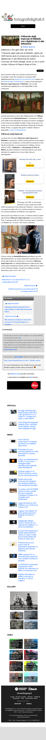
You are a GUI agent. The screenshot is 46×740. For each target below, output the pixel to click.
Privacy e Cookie (21, 697)
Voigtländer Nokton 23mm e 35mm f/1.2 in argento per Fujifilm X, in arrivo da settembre (28, 524)
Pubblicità (37, 697)
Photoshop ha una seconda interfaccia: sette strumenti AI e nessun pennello (28, 453)
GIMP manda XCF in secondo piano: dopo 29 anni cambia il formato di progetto (28, 558)
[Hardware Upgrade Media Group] (24, 695)
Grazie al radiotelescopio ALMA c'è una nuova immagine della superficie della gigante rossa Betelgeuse (28, 463)
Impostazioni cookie (31, 698)
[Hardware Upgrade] (21, 690)
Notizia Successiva (30, 285)
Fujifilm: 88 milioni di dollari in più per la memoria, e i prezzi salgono (26, 577)
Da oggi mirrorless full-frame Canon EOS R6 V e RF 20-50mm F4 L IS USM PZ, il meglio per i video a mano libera (27, 414)
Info (20, 338)
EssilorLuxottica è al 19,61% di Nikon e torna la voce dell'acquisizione (28, 473)
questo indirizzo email (10, 349)
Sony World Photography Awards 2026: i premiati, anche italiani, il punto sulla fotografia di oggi (28, 425)
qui (30, 377)
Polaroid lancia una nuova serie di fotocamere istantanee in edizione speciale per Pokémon (28, 547)
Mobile (29, 704)
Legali (12, 697)
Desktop (18, 704)
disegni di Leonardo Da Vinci (25, 79)
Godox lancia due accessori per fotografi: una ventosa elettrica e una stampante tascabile (28, 482)
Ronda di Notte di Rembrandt (13, 81)
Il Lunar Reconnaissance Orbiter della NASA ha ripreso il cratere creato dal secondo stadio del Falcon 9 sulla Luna (28, 535)
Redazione (16, 698)
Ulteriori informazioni (28, 712)
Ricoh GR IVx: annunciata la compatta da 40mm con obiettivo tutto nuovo (27, 443)
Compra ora (30, 165)
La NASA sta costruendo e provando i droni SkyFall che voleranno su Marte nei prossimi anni (28, 567)
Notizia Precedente (10, 276)
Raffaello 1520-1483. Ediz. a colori (30, 159)
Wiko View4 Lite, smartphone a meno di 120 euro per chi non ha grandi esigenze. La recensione (17, 322)
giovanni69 (18, 357)
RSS (22, 698)
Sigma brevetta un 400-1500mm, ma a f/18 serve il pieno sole (28, 505)
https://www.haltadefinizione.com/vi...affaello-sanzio (22, 360)
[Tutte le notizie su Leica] (24, 389)
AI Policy (30, 697)
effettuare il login (15, 374)
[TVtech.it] (33, 690)
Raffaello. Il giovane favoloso (30, 175)
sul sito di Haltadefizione (17, 130)
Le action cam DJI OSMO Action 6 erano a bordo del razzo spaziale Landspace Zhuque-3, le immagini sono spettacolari (28, 494)
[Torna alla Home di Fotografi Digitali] (23, 21)
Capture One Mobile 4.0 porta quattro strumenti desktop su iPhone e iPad (27, 514)
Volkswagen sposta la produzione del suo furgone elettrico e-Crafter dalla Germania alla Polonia (18, 309)
